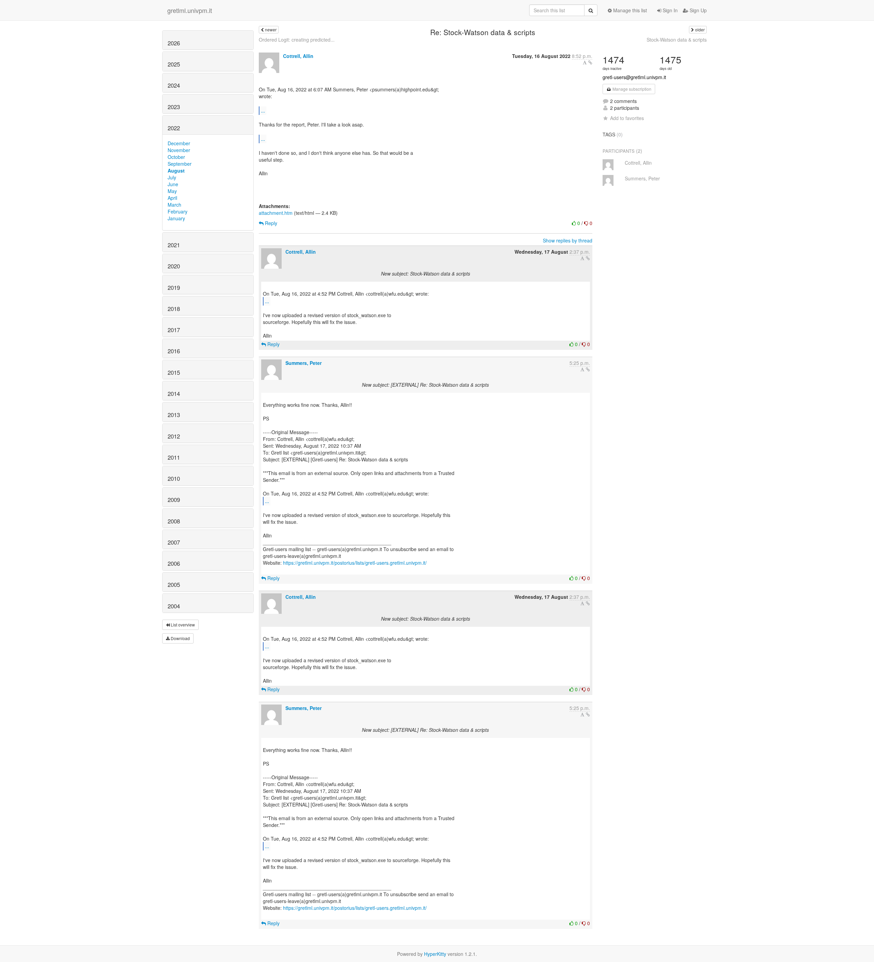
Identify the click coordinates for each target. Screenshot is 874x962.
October (176, 156)
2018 (174, 309)
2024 (174, 85)
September (180, 163)
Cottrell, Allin (298, 56)
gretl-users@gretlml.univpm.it (634, 77)
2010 (174, 478)
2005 (174, 584)
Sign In (669, 10)
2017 (174, 330)
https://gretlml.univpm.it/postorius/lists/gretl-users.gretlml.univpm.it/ (355, 562)
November (179, 150)
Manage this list (629, 10)
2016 (174, 351)
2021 (174, 245)
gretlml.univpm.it (189, 10)
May (172, 191)
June (173, 184)
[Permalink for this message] (590, 62)
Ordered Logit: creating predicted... (297, 39)
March (174, 204)
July (172, 177)
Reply (270, 223)
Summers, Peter (303, 362)
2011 (174, 457)
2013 (174, 415)
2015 (174, 372)
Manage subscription (631, 89)
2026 (174, 43)
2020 (174, 266)
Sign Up (697, 10)
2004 (174, 606)
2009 (174, 499)
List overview (182, 624)
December (179, 143)
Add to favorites (627, 118)
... (263, 110)
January (176, 218)
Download (180, 638)
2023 (174, 107)
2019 (174, 287)
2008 (174, 521)
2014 (174, 393)
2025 (174, 64)
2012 (174, 436)
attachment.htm (276, 212)
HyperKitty (435, 953)
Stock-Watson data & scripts (677, 39)
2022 (174, 128)
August (176, 170)
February (177, 211)
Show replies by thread (567, 240)
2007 (174, 542)
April (172, 197)
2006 (174, 563)
